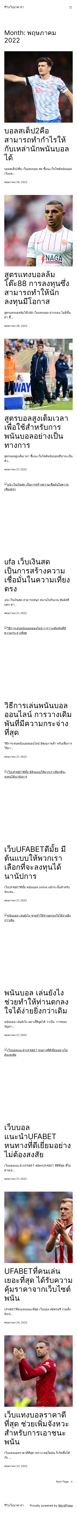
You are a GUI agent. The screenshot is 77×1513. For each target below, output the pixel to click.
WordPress (65, 1505)
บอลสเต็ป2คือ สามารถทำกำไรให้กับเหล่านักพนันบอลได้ (36, 144)
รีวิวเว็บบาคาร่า (14, 7)
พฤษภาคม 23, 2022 (15, 1465)
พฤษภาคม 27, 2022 (15, 469)
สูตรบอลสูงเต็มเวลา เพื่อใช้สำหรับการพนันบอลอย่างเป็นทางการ (36, 432)
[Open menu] (70, 7)
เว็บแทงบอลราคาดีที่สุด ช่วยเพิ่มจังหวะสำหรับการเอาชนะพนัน (36, 1428)
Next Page (64, 1481)
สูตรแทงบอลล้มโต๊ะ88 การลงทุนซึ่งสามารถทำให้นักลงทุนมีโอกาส (36, 288)
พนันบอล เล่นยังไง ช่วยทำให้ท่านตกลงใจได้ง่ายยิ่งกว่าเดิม (36, 1001)
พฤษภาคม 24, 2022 (15, 1322)
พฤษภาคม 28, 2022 (15, 182)
